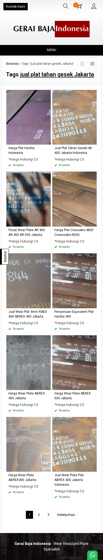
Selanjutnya (66, 515)
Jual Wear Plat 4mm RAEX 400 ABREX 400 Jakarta (27, 314)
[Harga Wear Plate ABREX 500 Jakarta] (74, 362)
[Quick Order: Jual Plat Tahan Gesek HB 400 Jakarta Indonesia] (93, 140)
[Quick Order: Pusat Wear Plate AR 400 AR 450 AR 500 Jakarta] (47, 222)
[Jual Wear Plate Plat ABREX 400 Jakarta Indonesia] (74, 444)
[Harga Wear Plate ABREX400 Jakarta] (28, 444)
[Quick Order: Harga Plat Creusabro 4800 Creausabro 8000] (93, 222)
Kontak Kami (15, 6)
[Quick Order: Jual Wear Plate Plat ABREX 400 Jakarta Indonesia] (93, 467)
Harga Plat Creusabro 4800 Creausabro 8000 (73, 232)
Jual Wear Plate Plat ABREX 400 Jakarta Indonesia (69, 479)
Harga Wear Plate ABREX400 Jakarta (22, 477)
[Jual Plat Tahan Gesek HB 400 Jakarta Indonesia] (74, 117)
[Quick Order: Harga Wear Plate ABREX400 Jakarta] (47, 467)
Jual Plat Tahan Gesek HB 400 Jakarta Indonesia (73, 150)
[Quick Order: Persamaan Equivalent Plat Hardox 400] (93, 304)
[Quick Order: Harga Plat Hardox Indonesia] (47, 140)
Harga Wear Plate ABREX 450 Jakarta (26, 396)
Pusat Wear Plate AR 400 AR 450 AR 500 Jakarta (26, 232)
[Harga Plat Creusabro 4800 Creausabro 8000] (74, 199)
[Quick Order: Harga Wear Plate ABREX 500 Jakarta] (93, 386)
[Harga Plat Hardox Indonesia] (28, 117)
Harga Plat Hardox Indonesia (21, 150)
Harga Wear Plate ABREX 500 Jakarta (72, 396)
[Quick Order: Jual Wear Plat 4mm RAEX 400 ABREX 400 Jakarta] (47, 304)
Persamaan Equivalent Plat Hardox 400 (74, 314)
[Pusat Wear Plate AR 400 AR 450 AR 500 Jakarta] (28, 199)
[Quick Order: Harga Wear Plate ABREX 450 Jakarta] (47, 386)
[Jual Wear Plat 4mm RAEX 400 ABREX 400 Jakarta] (28, 281)
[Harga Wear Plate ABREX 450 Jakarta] (28, 362)
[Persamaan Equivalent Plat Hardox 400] (74, 281)
